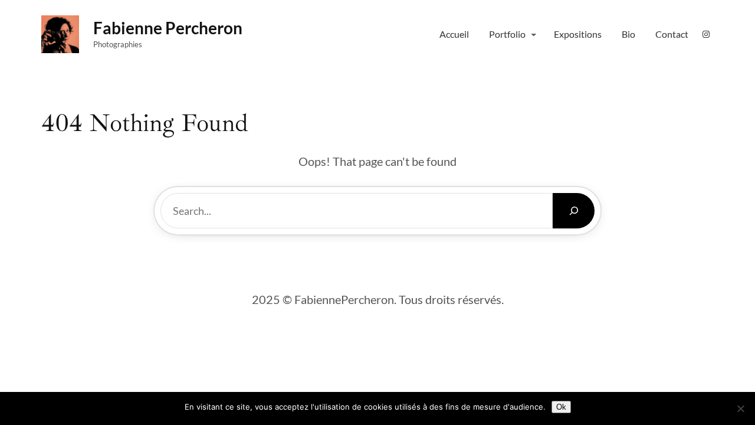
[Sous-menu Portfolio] (534, 34)
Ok (561, 407)
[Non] (740, 408)
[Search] (574, 210)
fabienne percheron (167, 28)
